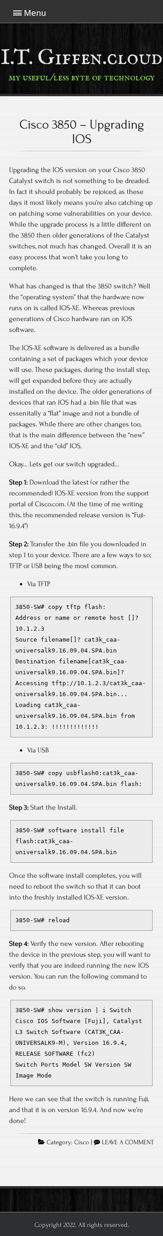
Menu (35, 13)
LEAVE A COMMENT (128, 1142)
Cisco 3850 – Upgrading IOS (81, 131)
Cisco (81, 1142)
